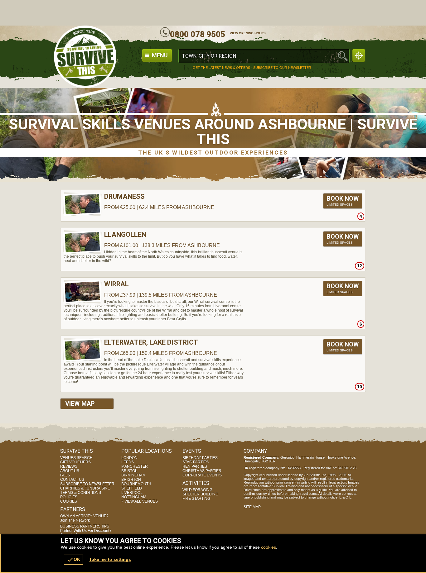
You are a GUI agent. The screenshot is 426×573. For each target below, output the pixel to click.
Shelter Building (200, 494)
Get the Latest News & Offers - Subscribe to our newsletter (252, 67)
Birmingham (133, 475)
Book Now (343, 200)
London (129, 458)
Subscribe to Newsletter (87, 484)
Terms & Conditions (80, 492)
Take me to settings (110, 559)
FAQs (65, 475)
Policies (68, 497)
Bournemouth (136, 484)
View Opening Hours (248, 33)
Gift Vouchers (75, 462)
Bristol (129, 471)
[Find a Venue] (264, 56)
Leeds (127, 462)
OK (73, 559)
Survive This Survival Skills (85, 57)
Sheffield (131, 488)
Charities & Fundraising (85, 488)
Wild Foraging (197, 490)
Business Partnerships (85, 530)
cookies (268, 547)
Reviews (68, 466)
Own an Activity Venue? (84, 518)
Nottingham (133, 497)
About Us (69, 471)
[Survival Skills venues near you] (358, 55)
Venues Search (76, 458)
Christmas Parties (201, 471)
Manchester (134, 466)
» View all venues (139, 501)
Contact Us (72, 479)
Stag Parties (195, 462)
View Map (80, 403)
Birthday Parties (200, 458)
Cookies (68, 501)
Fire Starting (196, 498)
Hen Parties (194, 466)
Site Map (252, 507)
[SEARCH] (342, 56)
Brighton (131, 479)
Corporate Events (202, 475)
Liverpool (132, 492)
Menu (159, 55)
